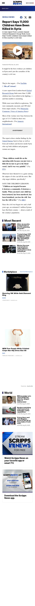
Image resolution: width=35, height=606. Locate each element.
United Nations (7, 141)
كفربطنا (7, 86)
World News (8, 17)
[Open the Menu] (3, 2)
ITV (3, 169)
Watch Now (29, 3)
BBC (23, 200)
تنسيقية (12, 86)
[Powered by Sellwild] (30, 386)
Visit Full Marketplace (26, 271)
